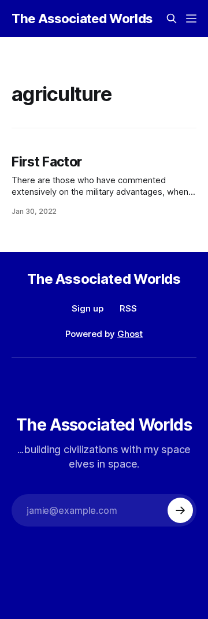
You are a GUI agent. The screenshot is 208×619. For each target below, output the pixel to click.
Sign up (87, 308)
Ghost (130, 333)
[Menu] (191, 18)
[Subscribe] (180, 510)
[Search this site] (171, 18)
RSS (128, 308)
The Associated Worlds (82, 18)
